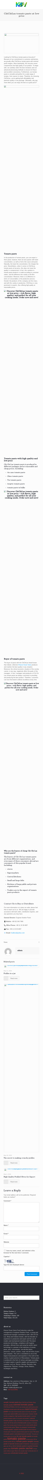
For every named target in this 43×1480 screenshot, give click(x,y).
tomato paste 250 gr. (31, 1439)
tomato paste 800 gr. (10, 1441)
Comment (7, 1201)
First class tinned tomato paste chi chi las (19, 1411)
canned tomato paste (23, 1404)
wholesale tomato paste (19, 1453)
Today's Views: (9, 1313)
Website (6, 1242)
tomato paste (16, 1438)
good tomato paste (23, 1414)
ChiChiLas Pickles (9, 1407)
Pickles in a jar (10, 973)
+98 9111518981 (12, 1389)
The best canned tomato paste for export (22, 1431)
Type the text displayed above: (14, 1265)
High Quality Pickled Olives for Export (19, 1177)
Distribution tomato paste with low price (14, 1409)
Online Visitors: (9, 1311)
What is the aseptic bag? (21, 1451)
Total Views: (8, 1318)
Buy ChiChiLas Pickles (26, 1402)
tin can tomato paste (24, 1436)
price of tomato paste (20, 1423)
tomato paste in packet (25, 1446)
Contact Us (9, 904)
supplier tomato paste (20, 1429)
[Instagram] (21, 1477)
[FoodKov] (21, 4)
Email (6, 1234)
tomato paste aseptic (24, 1441)
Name (6, 1225)
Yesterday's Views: (10, 1315)
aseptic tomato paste (11, 1402)
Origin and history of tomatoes (21, 1420)
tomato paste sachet (22, 1448)
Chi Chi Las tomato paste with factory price (26, 1407)
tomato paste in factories (22, 1444)
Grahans (31, 1414)
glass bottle (14, 1414)
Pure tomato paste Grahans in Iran (16, 1425)
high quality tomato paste (22, 1416)
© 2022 (21, 1473)
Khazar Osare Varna (24, 665)
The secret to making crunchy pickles (19, 1158)
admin (19, 950)
